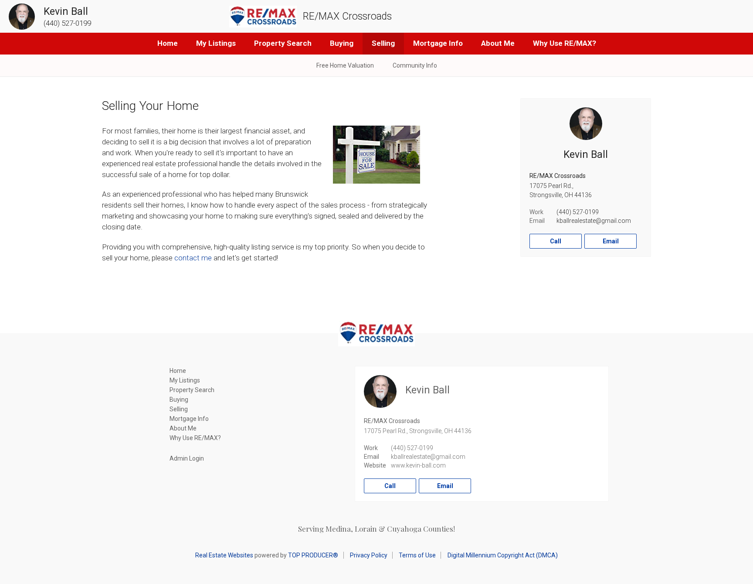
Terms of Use (417, 555)
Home (167, 43)
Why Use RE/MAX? (564, 43)
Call (555, 241)
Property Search (283, 43)
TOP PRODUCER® (313, 555)
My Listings (216, 43)
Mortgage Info (438, 43)
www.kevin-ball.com (418, 465)
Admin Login (187, 458)
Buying (341, 43)
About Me (498, 43)
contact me (193, 257)
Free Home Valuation (345, 65)
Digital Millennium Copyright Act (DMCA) (503, 555)
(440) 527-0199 (577, 211)
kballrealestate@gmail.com (593, 220)
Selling (383, 43)
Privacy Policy (368, 555)
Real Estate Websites (224, 555)
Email (611, 241)
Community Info (415, 65)
